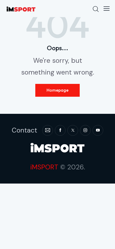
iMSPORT (44, 167)
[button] (106, 8)
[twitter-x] (72, 130)
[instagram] (85, 130)
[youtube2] (98, 130)
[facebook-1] (60, 130)
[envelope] (47, 130)
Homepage (57, 90)
